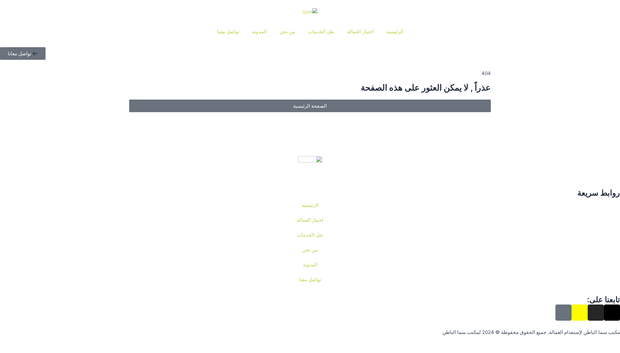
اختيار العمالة (360, 31)
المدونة (259, 31)
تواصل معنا (228, 31)
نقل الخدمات (321, 31)
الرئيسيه (395, 31)
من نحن (287, 31)
